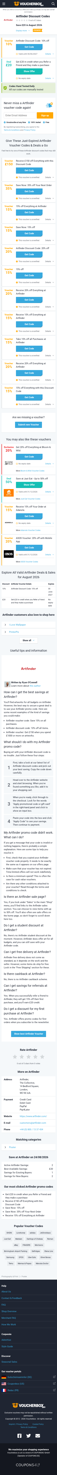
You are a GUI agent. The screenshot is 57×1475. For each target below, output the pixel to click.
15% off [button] (20, 269)
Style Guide (7, 1346)
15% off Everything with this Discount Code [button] (35, 389)
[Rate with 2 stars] (21, 1056)
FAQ (4, 1304)
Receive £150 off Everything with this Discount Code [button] (34, 162)
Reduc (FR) (13, 1390)
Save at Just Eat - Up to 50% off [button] (32, 478)
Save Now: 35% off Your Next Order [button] (34, 185)
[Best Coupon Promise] (37, 30)
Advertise (6, 1340)
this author (35, 685)
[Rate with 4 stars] (35, 1056)
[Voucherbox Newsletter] (37, 1437)
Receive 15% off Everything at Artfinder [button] (31, 316)
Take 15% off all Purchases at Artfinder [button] (31, 341)
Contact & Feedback (12, 1298)
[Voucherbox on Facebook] (19, 1437)
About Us (6, 1291)
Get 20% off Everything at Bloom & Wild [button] (33, 449)
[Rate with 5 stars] (42, 1056)
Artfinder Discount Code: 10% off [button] (32, 40)
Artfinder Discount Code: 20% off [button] (32, 248)
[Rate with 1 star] (15, 1056)
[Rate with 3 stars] (28, 1056)
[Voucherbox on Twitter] (28, 1437)
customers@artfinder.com (33, 1123)
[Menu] (4, 4)
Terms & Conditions (28, 1427)
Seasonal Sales (9, 1361)
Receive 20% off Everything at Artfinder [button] (31, 292)
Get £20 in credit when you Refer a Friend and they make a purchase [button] (33, 63)
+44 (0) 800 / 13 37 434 (31, 1129)
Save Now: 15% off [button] (25, 227)
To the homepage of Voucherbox (28, 4)
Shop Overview (9, 1311)
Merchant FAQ (9, 1318)
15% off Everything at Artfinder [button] (31, 206)
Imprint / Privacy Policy (18, 1424)
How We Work (9, 1324)
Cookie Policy (38, 1424)
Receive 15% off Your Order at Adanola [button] (31, 508)
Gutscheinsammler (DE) (20, 1377)
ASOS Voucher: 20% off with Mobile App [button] (34, 540)
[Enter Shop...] (53, 4)
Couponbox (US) (16, 1383)
